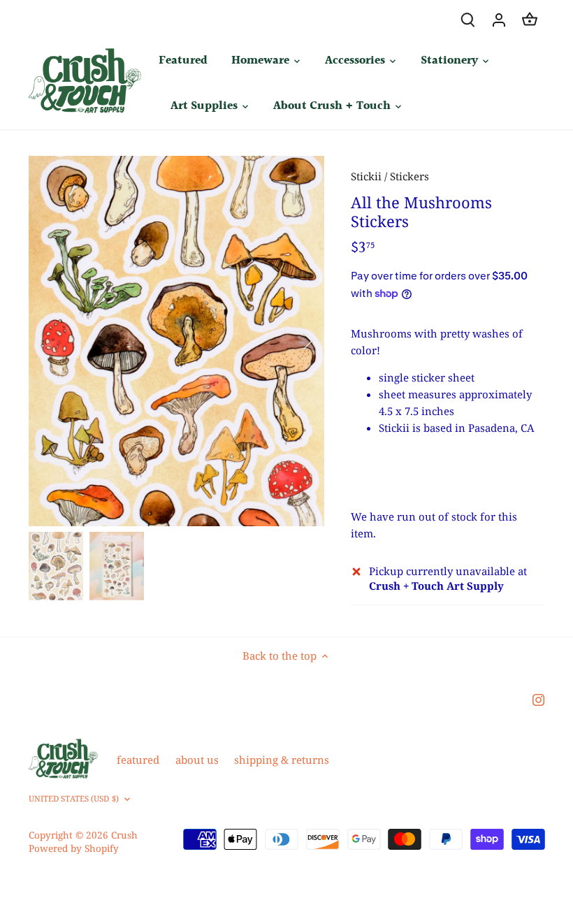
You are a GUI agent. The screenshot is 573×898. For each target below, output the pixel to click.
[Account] (499, 19)
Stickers (409, 176)
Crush (124, 835)
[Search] (468, 19)
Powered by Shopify (74, 848)
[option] (177, 340)
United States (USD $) (74, 799)
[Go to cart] (529, 19)
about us (197, 760)
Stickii (366, 176)
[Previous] (64, 341)
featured (138, 760)
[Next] (289, 341)
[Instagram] (538, 699)
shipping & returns (281, 760)
